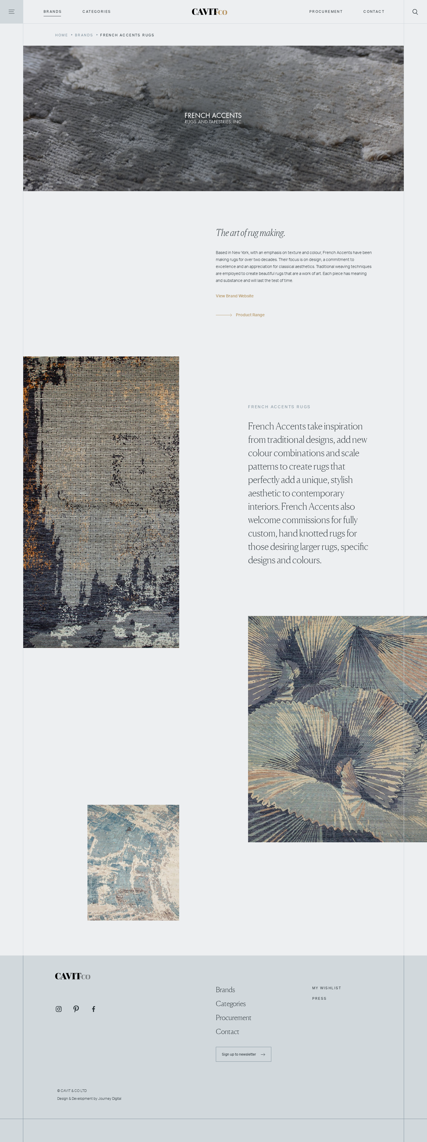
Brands (53, 11)
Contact (374, 11)
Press (319, 998)
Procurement (326, 11)
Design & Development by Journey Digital (89, 1098)
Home (61, 35)
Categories (96, 11)
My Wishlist (327, 988)
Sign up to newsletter (239, 1054)
